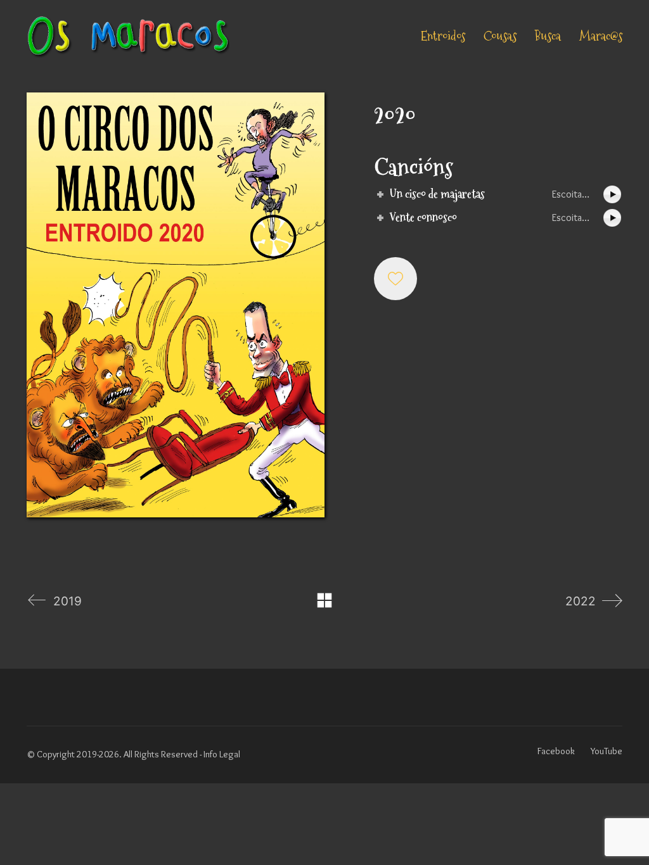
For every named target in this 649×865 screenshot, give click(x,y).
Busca (548, 36)
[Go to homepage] (128, 36)
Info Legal (221, 754)
